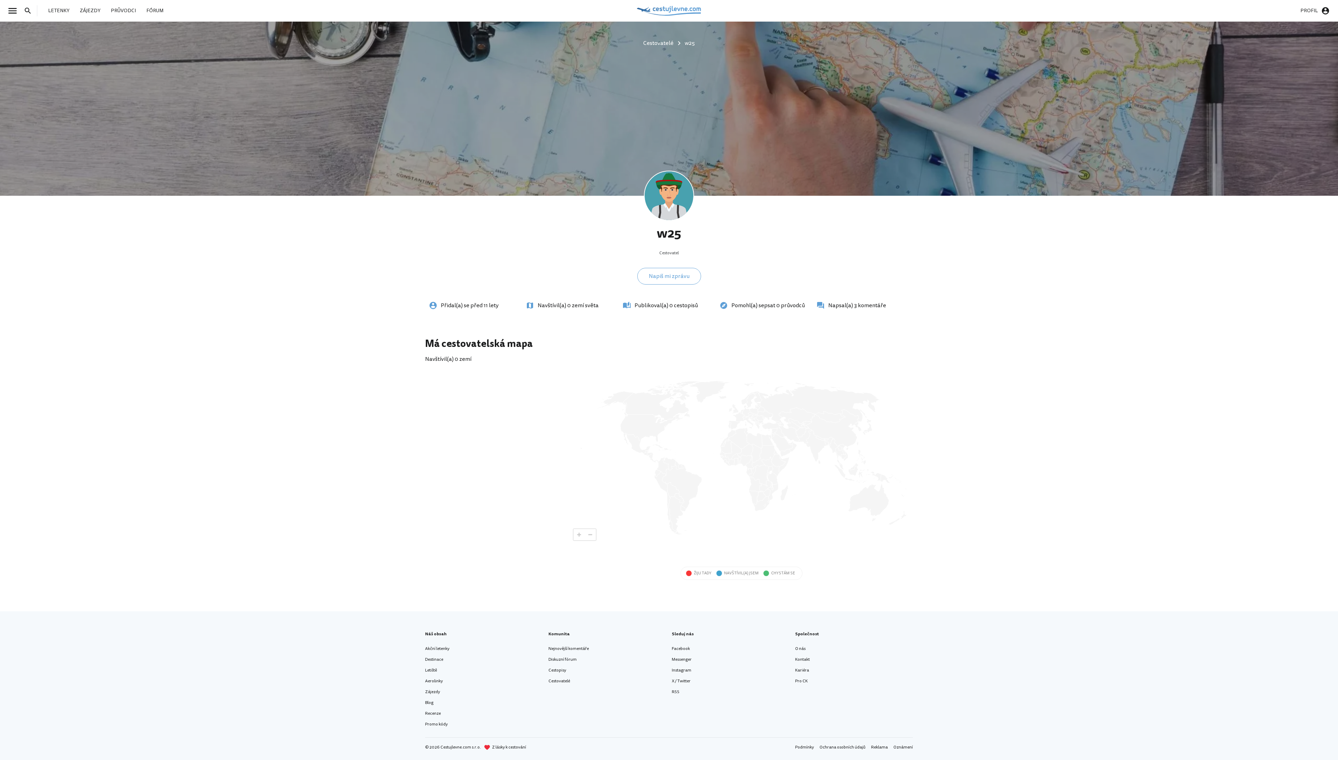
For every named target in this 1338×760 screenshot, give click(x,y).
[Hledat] (30, 10)
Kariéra (802, 670)
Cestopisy (557, 670)
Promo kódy (436, 724)
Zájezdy (432, 692)
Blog (429, 703)
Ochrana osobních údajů (843, 747)
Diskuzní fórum (562, 659)
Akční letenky (437, 649)
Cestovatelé (559, 681)
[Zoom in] (579, 534)
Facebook (681, 649)
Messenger (682, 659)
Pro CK (801, 681)
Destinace (434, 659)
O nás (800, 649)
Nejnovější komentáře (568, 649)
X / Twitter (681, 681)
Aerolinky (434, 681)
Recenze (433, 713)
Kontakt (802, 659)
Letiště (431, 670)
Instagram (681, 670)
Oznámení (903, 747)
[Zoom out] (590, 534)
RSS (675, 692)
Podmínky (804, 747)
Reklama (879, 747)
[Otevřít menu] (14, 10)
